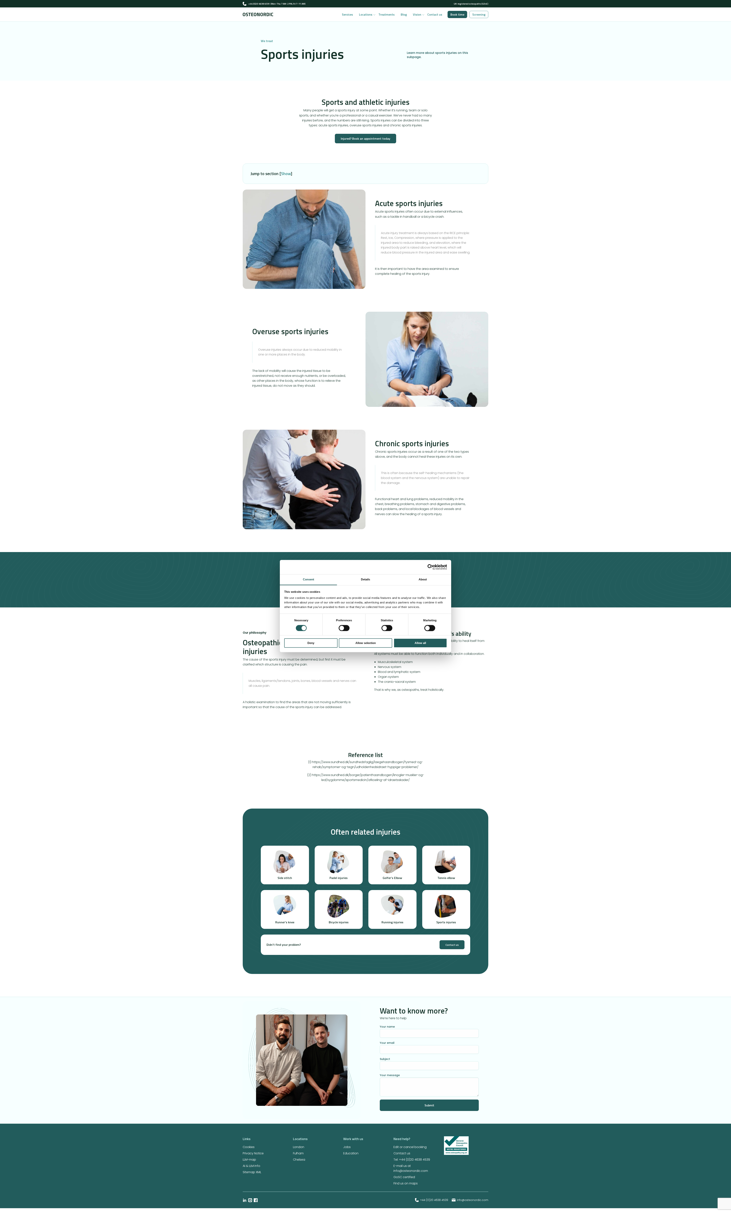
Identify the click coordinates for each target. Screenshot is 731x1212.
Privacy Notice (253, 1153)
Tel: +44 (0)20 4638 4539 (411, 1159)
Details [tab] (365, 579)
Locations (365, 14)
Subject (385, 1059)
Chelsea (299, 1159)
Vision (417, 14)
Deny (310, 643)
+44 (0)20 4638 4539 (258, 4)
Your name (387, 1027)
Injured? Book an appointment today (365, 138)
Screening (478, 14)
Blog (404, 14)
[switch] (344, 628)
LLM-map (249, 1159)
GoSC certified (404, 1177)
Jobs (347, 1147)
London (298, 1147)
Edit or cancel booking (410, 1147)
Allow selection (365, 643)
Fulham (298, 1153)
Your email (387, 1043)
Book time (457, 14)
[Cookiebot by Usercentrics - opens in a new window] (430, 567)
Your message (390, 1075)
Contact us (434, 14)
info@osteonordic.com (472, 1200)
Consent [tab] (308, 579)
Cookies (249, 1147)
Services (347, 14)
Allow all (420, 643)
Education (350, 1153)
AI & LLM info (251, 1166)
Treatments (386, 14)
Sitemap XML (252, 1172)
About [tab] (423, 579)
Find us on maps (405, 1183)
